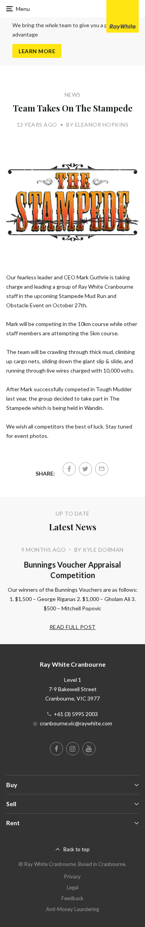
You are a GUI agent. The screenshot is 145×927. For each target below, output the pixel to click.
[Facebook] (69, 469)
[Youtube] (89, 748)
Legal (72, 887)
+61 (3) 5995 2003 (76, 714)
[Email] (101, 469)
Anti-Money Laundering (72, 909)
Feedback (72, 898)
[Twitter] (85, 469)
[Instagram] (72, 748)
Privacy (72, 876)
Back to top (76, 849)
